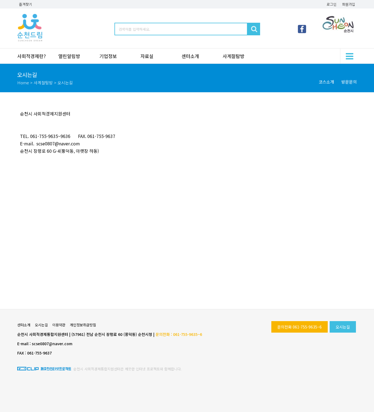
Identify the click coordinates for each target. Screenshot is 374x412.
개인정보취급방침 (83, 324)
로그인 (331, 4)
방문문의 (349, 82)
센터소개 (190, 56)
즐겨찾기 (25, 4)
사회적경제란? (31, 56)
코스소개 (326, 82)
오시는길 (343, 327)
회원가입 (348, 4)
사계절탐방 (233, 56)
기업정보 (108, 56)
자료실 (147, 56)
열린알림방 (69, 56)
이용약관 (58, 324)
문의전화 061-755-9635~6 (299, 327)
